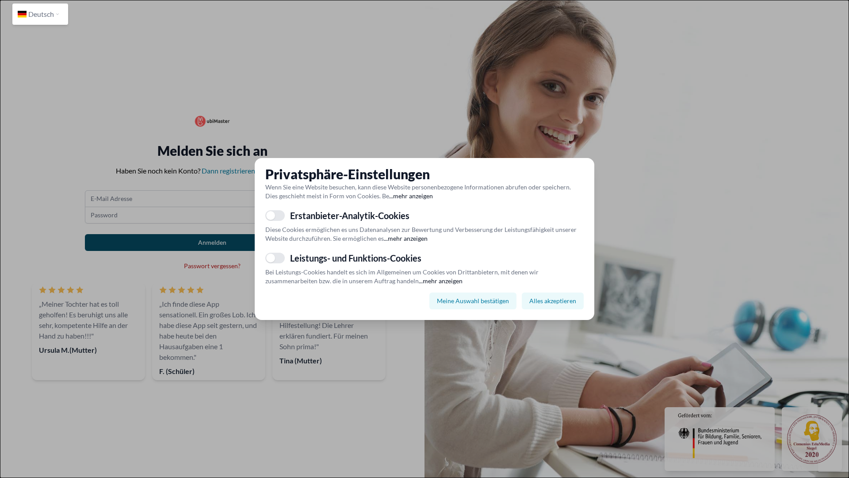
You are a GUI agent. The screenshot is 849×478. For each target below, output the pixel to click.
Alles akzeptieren (552, 301)
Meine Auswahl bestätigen (473, 301)
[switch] (275, 215)
